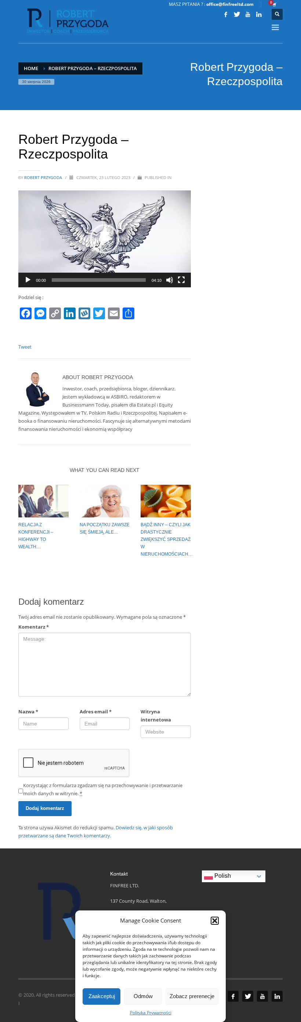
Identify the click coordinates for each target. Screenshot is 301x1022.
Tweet (25, 346)
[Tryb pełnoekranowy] (181, 280)
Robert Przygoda (43, 177)
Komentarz (33, 626)
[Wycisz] (169, 280)
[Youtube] (247, 14)
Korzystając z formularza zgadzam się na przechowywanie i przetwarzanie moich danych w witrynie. (102, 789)
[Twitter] (236, 14)
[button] (214, 920)
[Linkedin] (258, 14)
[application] (104, 238)
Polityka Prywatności (150, 1013)
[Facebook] (225, 14)
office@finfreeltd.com (230, 4)
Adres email (96, 711)
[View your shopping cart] (274, 4)
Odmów (143, 996)
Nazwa (28, 711)
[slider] (99, 280)
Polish (222, 876)
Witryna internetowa (156, 715)
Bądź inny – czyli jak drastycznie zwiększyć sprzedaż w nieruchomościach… (167, 539)
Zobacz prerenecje (192, 996)
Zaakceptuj (101, 996)
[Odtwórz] (28, 280)
